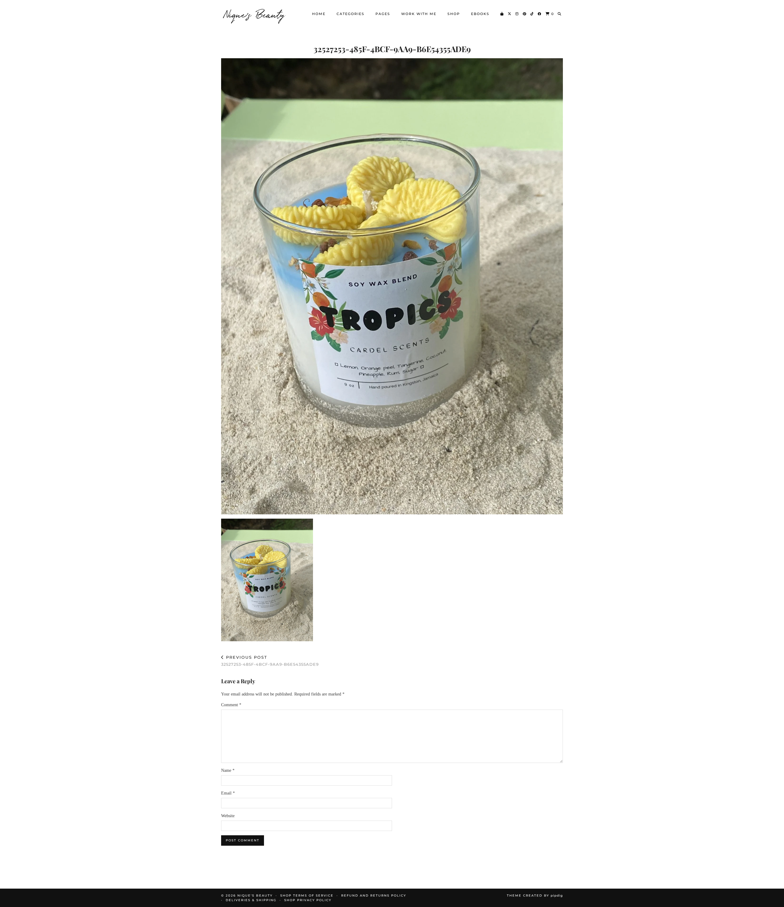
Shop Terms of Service (307, 895)
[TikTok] (532, 14)
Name (228, 770)
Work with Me (418, 14)
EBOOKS (480, 14)
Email (228, 793)
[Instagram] (517, 14)
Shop (453, 14)
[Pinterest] (525, 14)
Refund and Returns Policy (373, 895)
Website (228, 816)
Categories (350, 14)
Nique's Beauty (254, 14)
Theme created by (535, 895)
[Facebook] (540, 14)
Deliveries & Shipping (251, 900)
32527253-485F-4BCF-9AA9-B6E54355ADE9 (270, 661)
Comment (231, 705)
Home (319, 14)
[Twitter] (510, 14)
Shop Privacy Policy (307, 900)
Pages (382, 14)
